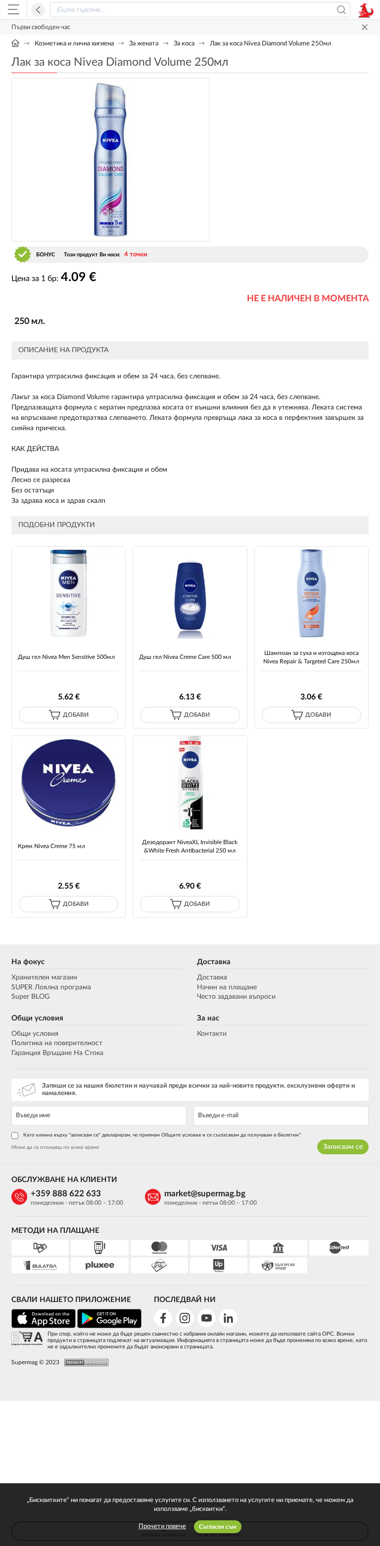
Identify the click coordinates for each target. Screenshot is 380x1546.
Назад (38, 10)
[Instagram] (185, 1318)
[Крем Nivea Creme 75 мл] (68, 782)
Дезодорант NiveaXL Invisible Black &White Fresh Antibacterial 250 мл (190, 846)
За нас (208, 1018)
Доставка (214, 962)
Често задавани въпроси (236, 996)
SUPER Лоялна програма (51, 987)
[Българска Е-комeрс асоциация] (27, 1339)
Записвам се (343, 1146)
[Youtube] (206, 1318)
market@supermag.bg (204, 1193)
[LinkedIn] (228, 1318)
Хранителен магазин (44, 977)
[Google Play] (109, 1326)
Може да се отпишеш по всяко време (55, 1147)
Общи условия (37, 1018)
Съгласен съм (218, 1527)
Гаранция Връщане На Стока (57, 1053)
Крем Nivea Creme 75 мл (51, 846)
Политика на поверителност (56, 1043)
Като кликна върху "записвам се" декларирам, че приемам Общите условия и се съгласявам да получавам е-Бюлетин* (162, 1135)
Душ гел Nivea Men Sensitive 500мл (66, 657)
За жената (143, 44)
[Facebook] (163, 1318)
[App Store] (43, 1326)
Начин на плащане (227, 987)
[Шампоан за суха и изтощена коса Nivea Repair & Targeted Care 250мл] (311, 593)
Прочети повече (162, 1526)
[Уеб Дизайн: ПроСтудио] (83, 1362)
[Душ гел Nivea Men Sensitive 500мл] (68, 593)
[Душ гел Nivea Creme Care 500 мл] (189, 593)
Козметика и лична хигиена (74, 44)
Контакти (212, 1033)
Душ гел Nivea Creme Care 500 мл (185, 657)
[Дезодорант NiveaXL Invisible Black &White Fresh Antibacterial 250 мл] (189, 782)
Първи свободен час (40, 27)
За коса (184, 44)
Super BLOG (30, 996)
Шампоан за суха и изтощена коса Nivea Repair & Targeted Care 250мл (311, 657)
